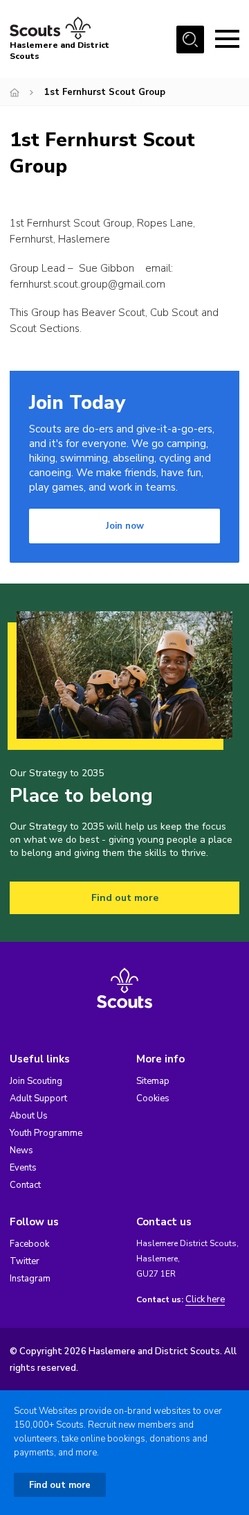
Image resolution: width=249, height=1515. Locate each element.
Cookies (152, 1098)
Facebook (29, 1244)
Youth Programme (46, 1133)
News (21, 1150)
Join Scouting (36, 1081)
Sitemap (152, 1081)
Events (23, 1168)
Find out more (124, 897)
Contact (25, 1185)
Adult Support (38, 1098)
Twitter (24, 1261)
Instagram (30, 1278)
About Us (29, 1116)
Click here (205, 1300)
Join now (125, 526)
